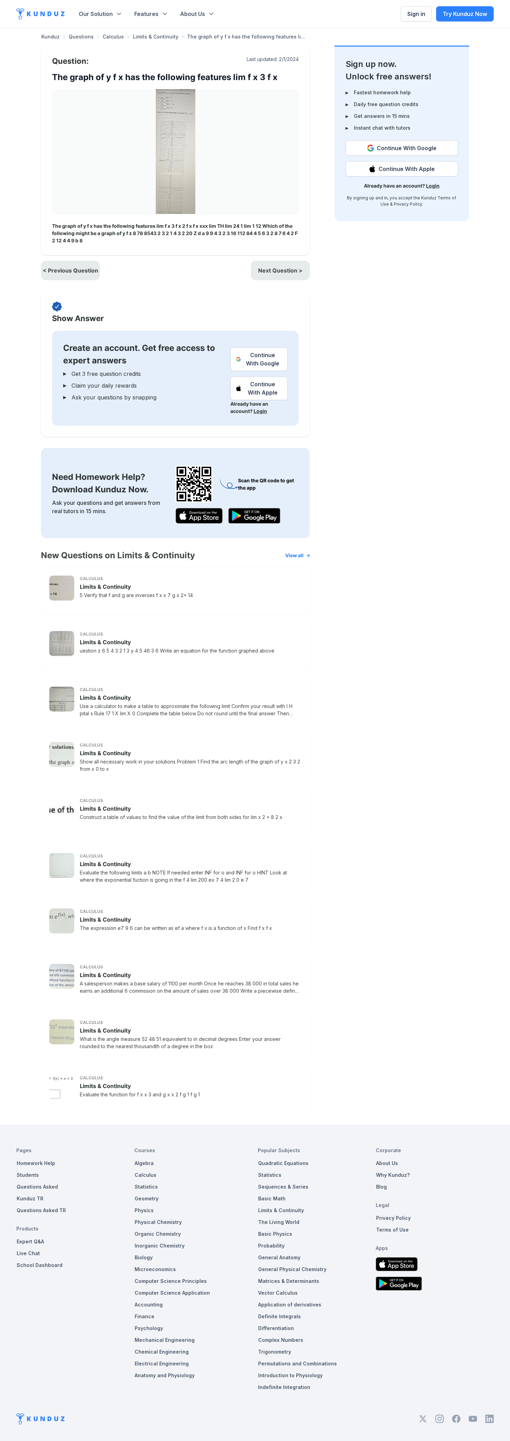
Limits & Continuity (155, 37)
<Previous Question (70, 270)
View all (294, 555)
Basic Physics (275, 1234)
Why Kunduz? (393, 1175)
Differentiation (276, 1328)
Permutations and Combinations (297, 1363)
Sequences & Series (283, 1187)
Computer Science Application (172, 1293)
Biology (144, 1257)
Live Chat (28, 1253)
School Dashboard (39, 1265)
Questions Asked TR (41, 1210)
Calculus (113, 37)
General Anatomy (279, 1257)
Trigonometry (274, 1352)
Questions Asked (37, 1187)
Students (28, 1175)
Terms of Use (392, 1230)
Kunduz (50, 37)
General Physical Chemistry (292, 1269)
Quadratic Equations (283, 1163)
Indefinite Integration (284, 1387)
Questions (81, 37)
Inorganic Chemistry (160, 1246)
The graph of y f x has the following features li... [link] (246, 37)
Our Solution (96, 13)
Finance (144, 1316)
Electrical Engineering (162, 1363)
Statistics (146, 1187)
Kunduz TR (30, 1198)
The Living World (278, 1222)
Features (146, 13)
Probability (271, 1246)
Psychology (149, 1328)
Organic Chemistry (158, 1234)
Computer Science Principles (171, 1281)
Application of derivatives (289, 1305)
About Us (192, 13)
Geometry (147, 1198)
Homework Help (36, 1163)
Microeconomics (155, 1269)
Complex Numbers (280, 1340)
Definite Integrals (279, 1316)
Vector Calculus (278, 1293)
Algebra (144, 1163)
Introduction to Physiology (290, 1375)
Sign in (416, 13)
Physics (144, 1210)
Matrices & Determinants (288, 1281)
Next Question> (280, 270)
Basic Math (272, 1198)
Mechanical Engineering (165, 1340)
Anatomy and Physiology (165, 1375)
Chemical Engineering (162, 1352)
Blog (381, 1187)
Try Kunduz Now (465, 13)
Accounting (149, 1305)
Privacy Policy (408, 204)
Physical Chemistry (158, 1222)
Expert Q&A (30, 1241)
